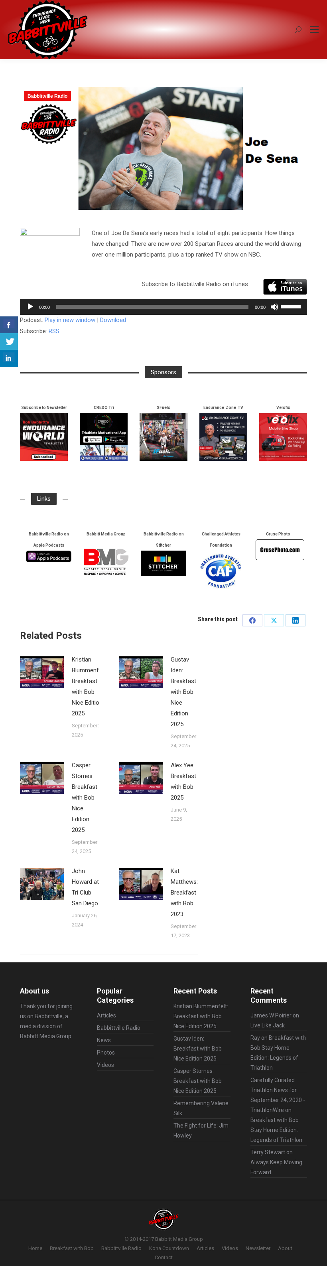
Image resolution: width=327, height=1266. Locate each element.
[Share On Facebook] (9, 325)
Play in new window (70, 320)
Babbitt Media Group (45, 1036)
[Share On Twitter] (9, 341)
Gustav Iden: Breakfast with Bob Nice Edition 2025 (183, 692)
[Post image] (42, 672)
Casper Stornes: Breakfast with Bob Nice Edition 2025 (84, 797)
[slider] (292, 306)
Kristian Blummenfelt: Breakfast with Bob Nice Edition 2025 (89, 686)
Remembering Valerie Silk (201, 1108)
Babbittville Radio (47, 96)
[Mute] (274, 307)
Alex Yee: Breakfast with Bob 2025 (183, 781)
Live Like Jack (267, 1025)
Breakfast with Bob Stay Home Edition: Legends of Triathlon (276, 1130)
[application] (163, 307)
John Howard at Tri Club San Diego (85, 887)
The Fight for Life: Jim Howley (201, 1130)
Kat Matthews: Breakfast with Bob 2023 (184, 892)
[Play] (30, 307)
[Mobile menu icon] (314, 29)
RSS (54, 331)
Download (113, 320)
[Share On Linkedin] (9, 358)
